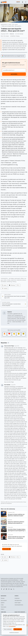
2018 (13, 24)
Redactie (12, 33)
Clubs (2, 605)
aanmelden (14, 74)
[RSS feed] (13, 589)
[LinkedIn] (11, 589)
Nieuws (2, 598)
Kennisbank (4, 600)
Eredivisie (17, 598)
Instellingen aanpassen (14, 632)
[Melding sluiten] (25, 61)
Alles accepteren (17, 629)
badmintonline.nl (4, 24)
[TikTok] (4, 589)
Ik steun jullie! (5, 549)
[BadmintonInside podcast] (22, 2)
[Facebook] (1, 589)
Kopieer (5, 285)
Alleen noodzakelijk (8, 629)
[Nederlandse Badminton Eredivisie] (18, 2)
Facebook (5, 288)
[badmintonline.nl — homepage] (4, 2)
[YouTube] (8, 589)
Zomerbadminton (19, 605)
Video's (2, 609)
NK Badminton (18, 600)
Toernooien (3, 607)
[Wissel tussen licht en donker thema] (25, 2)
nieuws (9, 24)
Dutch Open (18, 602)
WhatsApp (13, 285)
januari (16, 24)
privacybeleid (12, 626)
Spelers (2, 602)
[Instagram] (6, 589)
